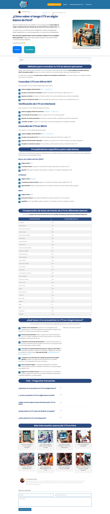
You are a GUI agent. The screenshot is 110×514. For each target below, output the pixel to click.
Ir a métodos (29, 49)
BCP (31, 163)
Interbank (33, 179)
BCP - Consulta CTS (46, 89)
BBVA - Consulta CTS (47, 134)
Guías (65, 4)
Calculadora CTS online (54, 4)
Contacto (89, 4)
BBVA (31, 194)
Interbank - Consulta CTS (51, 111)
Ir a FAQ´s (17, 49)
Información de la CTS (76, 4)
